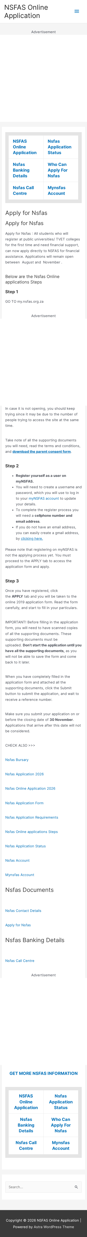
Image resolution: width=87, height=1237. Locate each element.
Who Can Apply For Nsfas (58, 170)
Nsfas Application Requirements (31, 817)
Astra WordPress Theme (54, 1227)
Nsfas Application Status (59, 147)
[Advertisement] (43, 78)
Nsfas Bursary (17, 760)
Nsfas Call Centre (19, 961)
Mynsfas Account (19, 875)
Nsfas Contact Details (23, 911)
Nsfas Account (17, 860)
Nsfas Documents (29, 889)
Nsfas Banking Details (21, 170)
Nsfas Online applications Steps (31, 832)
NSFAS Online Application (26, 11)
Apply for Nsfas (18, 925)
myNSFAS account (44, 498)
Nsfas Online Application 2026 (30, 788)
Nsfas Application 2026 (24, 774)
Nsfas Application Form (24, 803)
